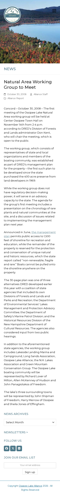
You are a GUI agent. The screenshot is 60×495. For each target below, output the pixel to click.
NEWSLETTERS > (16, 432)
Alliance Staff (41, 94)
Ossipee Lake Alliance (30, 485)
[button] (54, 10)
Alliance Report (16, 98)
